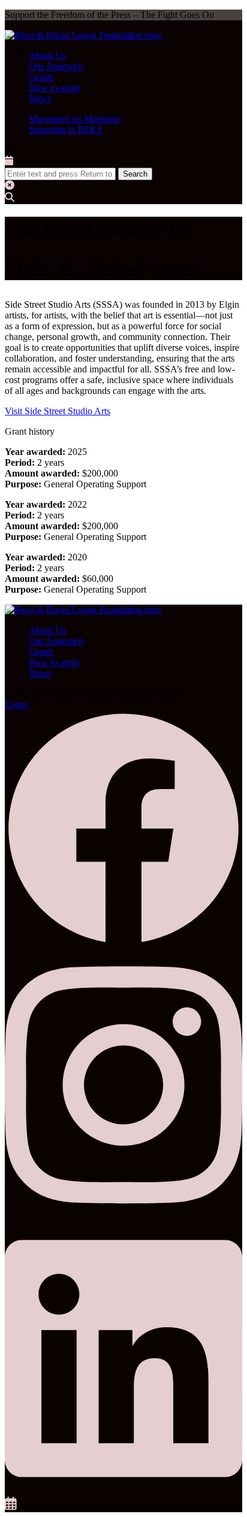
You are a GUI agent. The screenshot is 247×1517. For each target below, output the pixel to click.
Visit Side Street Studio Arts (57, 411)
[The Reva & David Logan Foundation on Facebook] (123, 944)
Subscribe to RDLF (66, 130)
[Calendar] (11, 1506)
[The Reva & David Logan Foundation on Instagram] (123, 1217)
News (40, 98)
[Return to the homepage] (83, 35)
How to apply (55, 88)
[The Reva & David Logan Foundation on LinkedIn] (123, 1491)
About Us (47, 55)
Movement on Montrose (74, 119)
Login (16, 704)
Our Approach (56, 66)
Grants (41, 77)
